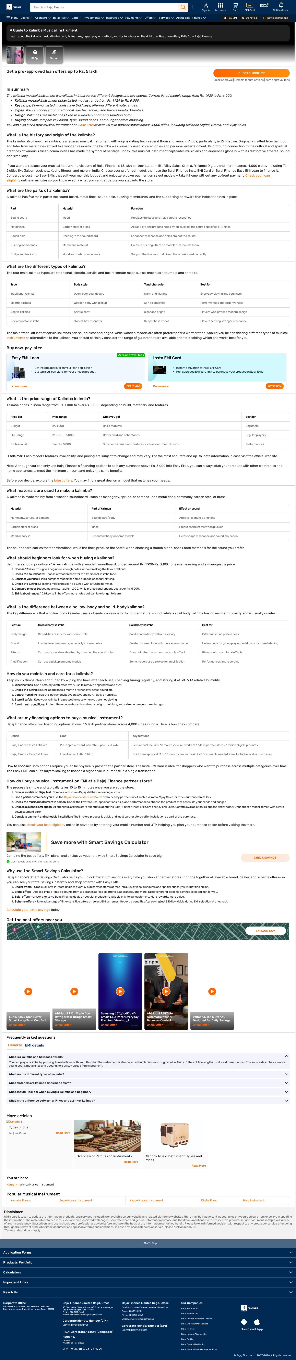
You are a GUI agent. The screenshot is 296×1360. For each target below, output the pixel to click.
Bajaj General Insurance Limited (196, 1319)
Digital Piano (209, 1200)
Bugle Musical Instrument (75, 1200)
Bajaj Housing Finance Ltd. (194, 1334)
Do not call (251, 17)
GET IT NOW (133, 386)
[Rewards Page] (264, 6)
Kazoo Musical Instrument (146, 1200)
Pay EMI (232, 17)
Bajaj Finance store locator (81, 797)
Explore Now (265, 930)
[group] (148, 931)
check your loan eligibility (45, 825)
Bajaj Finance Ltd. (190, 1313)
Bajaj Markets (187, 1329)
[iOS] (257, 1322)
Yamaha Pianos (21, 1200)
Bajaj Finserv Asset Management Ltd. (199, 1349)
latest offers (63, 480)
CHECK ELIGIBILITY (251, 73)
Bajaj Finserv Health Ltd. (193, 1344)
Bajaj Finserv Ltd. (189, 1308)
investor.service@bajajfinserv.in (86, 1314)
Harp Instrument (253, 1200)
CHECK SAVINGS (265, 857)
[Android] (244, 1322)
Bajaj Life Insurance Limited (194, 1324)
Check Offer (17, 1025)
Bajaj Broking (187, 1339)
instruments (16, 338)
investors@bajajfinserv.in (142, 1319)
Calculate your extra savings (28, 910)
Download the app (277, 17)
